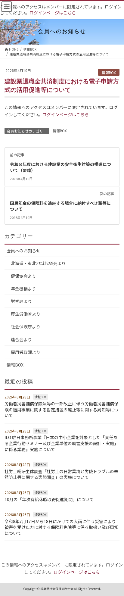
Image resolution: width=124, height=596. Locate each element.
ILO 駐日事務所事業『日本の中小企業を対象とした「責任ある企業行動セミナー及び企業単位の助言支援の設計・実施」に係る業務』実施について (61, 443)
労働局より (21, 301)
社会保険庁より (25, 326)
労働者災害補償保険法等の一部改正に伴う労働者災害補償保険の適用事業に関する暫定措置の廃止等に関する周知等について (61, 409)
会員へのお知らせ (23, 251)
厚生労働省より (25, 314)
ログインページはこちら (52, 13)
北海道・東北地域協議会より (38, 263)
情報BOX (109, 72)
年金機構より (23, 289)
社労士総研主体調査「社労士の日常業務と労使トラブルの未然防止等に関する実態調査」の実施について (61, 474)
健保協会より (23, 276)
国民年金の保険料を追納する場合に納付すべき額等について (60, 206)
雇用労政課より (25, 352)
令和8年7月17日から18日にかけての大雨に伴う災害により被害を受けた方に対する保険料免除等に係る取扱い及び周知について (61, 527)
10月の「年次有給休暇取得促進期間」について (49, 499)
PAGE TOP (115, 572)
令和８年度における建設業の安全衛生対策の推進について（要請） (60, 167)
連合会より (21, 339)
